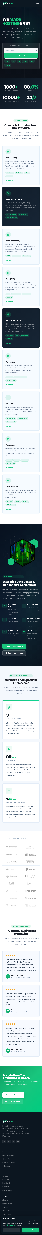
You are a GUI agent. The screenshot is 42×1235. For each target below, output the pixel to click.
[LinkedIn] (13, 1141)
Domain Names (7, 1190)
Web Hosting (6, 1152)
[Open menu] (38, 3)
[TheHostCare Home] (8, 3)
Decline (12, 1230)
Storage (5, 1176)
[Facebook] (9, 1141)
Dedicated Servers (15, 653)
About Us (5, 1200)
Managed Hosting (8, 1155)
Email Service (6, 1183)
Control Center (14, 1101)
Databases (6, 1179)
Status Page (6, 1210)
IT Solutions (6, 1186)
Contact (5, 1207)
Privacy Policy (11, 1225)
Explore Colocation (13, 646)
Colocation (6, 1166)
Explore (8, 180)
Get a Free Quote (12, 1095)
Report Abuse (7, 1203)
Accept (30, 1230)
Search (22, 56)
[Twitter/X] (4, 1141)
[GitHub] (18, 1141)
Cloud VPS (6, 1159)
